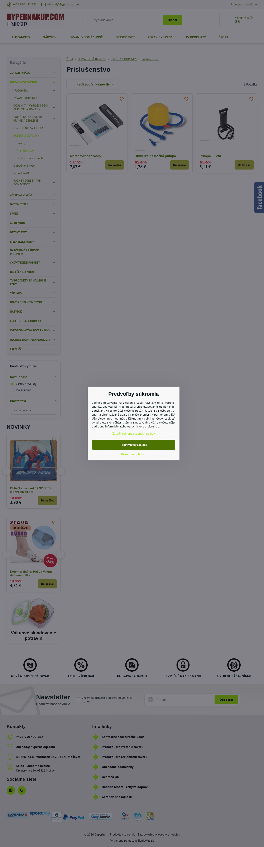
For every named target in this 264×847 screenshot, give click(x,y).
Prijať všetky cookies (134, 445)
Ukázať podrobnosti (133, 454)
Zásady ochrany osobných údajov (133, 433)
